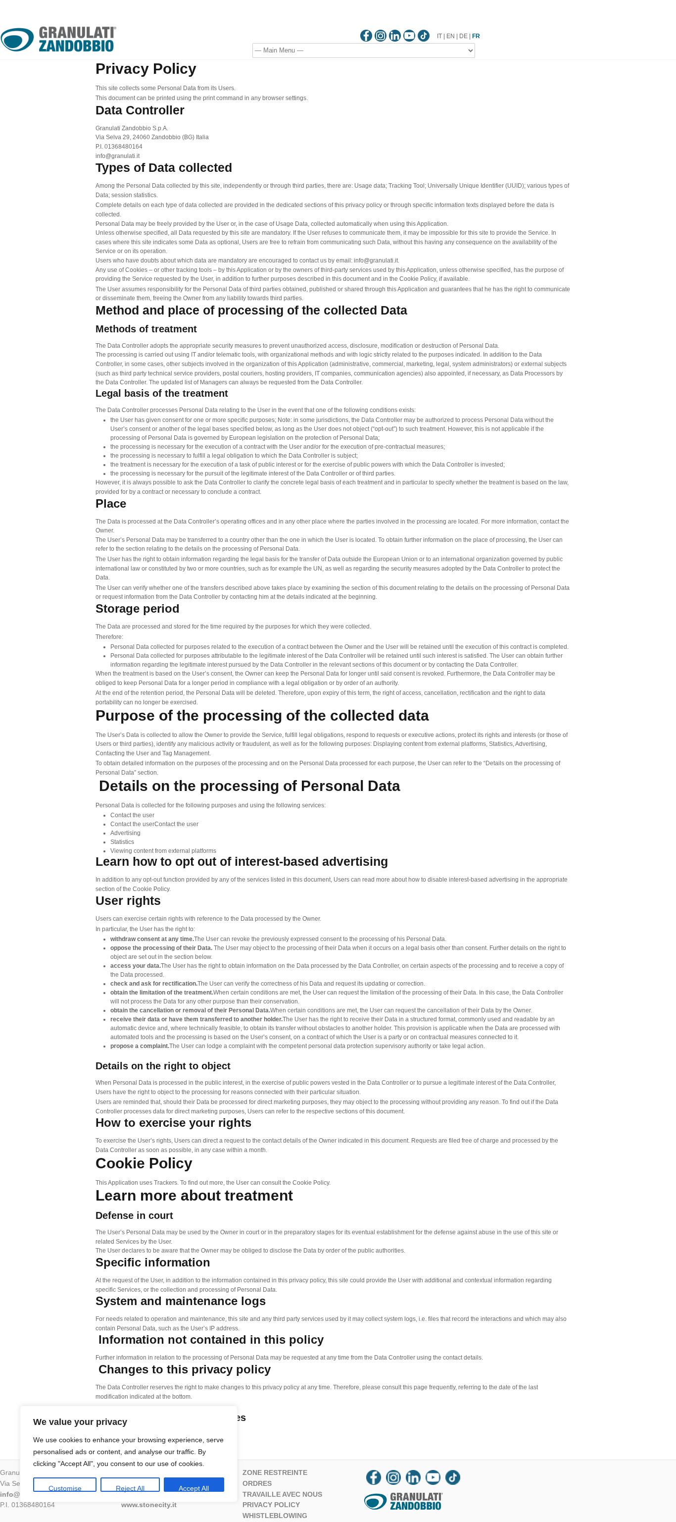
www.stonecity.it (149, 1505)
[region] (129, 1454)
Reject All (130, 1488)
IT (439, 36)
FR (476, 36)
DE (463, 36)
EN (450, 36)
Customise (65, 1488)
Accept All (194, 1488)
